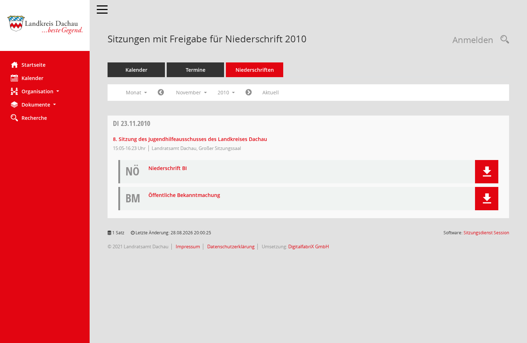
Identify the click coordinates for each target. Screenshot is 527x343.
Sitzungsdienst (486, 233)
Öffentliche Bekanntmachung (184, 195)
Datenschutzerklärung (230, 246)
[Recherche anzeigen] (503, 40)
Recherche (34, 117)
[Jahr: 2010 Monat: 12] (248, 92)
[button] (45, 91)
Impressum (187, 246)
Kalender (32, 78)
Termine (195, 69)
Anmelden (472, 40)
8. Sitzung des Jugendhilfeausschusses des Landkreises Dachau (190, 139)
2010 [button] (224, 92)
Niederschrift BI (167, 168)
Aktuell (270, 92)
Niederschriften (255, 69)
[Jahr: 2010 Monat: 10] (160, 92)
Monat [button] (134, 92)
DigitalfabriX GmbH (308, 246)
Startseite (34, 64)
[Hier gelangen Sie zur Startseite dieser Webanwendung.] (45, 28)
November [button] (189, 92)
